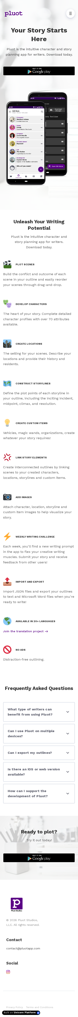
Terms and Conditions (39, 1007)
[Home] (14, 13)
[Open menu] (70, 13)
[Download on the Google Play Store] (39, 70)
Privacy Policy (14, 1007)
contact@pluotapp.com (23, 948)
